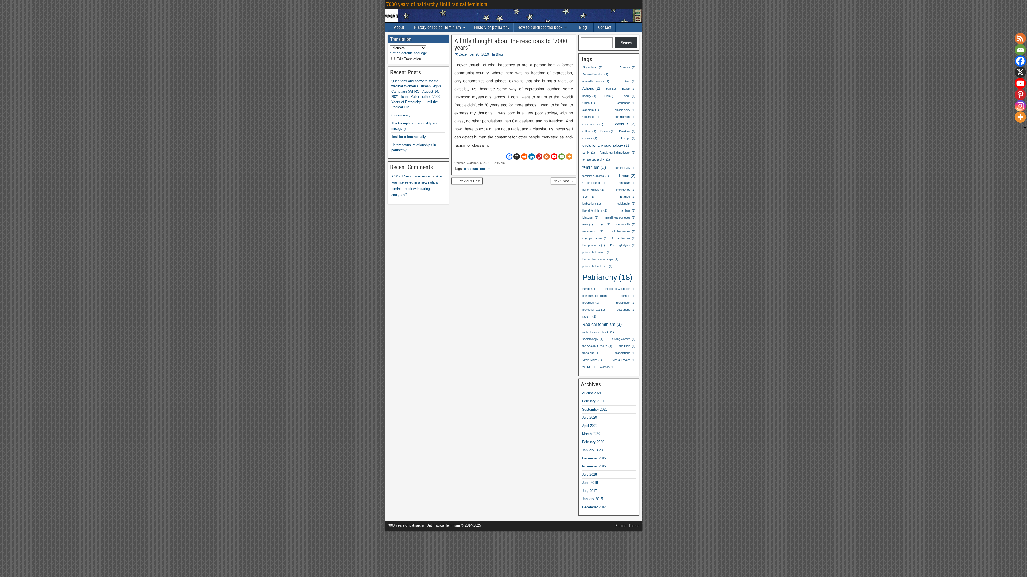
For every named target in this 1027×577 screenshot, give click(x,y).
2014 (594, 507)
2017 (589, 491)
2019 (594, 458)
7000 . (436, 4)
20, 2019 (474, 54)
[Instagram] (1020, 105)
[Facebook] (509, 156)
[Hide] (1025, 128)
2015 (592, 499)
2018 (589, 475)
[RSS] (546, 156)
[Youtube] (554, 156)
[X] (517, 156)
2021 (591, 393)
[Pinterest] (539, 156)
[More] (569, 156)
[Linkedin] (531, 156)
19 (625, 124)
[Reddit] (524, 156)
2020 (594, 409)
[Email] (561, 156)
